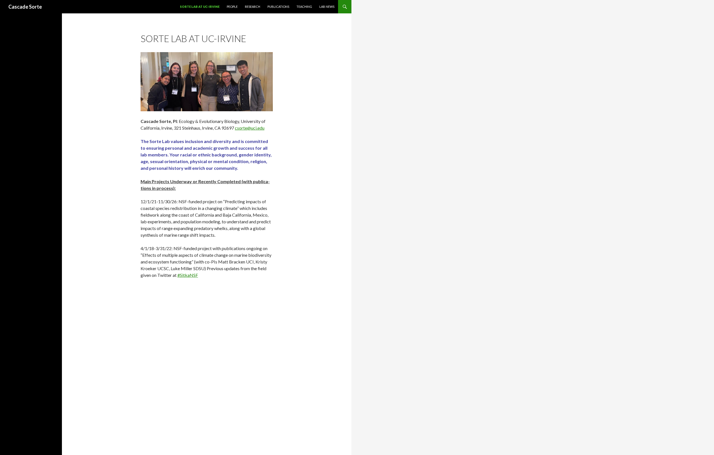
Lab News (326, 6)
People (232, 6)
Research (252, 6)
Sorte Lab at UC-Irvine (199, 6)
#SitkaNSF (187, 275)
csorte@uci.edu (249, 127)
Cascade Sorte (25, 7)
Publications (278, 6)
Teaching (304, 6)
